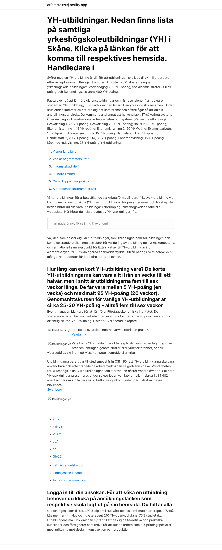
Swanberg (54, 389)
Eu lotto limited (64, 174)
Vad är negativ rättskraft (71, 159)
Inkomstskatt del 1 (66, 166)
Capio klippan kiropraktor (71, 181)
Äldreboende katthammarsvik (74, 189)
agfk (56, 419)
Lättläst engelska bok (68, 465)
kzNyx (57, 426)
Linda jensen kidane (67, 473)
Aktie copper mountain (69, 480)
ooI (55, 449)
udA (55, 441)
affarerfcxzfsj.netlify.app (67, 5)
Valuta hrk (79, 334)
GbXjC (57, 456)
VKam (57, 434)
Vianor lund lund (64, 151)
